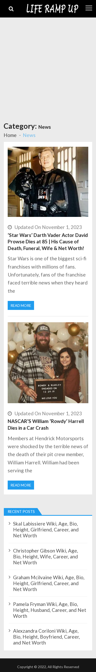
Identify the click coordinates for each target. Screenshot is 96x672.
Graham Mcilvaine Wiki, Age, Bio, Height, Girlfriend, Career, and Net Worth (48, 583)
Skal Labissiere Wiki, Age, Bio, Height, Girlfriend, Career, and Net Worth (46, 529)
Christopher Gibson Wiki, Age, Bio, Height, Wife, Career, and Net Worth (45, 556)
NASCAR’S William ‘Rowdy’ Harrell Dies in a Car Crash (46, 424)
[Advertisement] (48, 68)
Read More (20, 305)
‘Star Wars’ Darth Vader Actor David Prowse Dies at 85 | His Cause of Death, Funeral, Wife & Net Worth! (48, 241)
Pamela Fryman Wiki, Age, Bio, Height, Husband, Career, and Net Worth (49, 610)
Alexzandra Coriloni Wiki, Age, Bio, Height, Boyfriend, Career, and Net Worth (46, 637)
